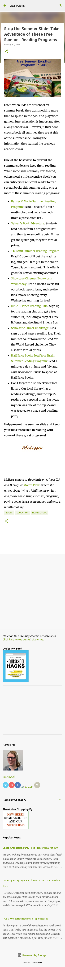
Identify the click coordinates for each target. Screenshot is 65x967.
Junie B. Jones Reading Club (29, 306)
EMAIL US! (9, 776)
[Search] (60, 5)
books (9, 512)
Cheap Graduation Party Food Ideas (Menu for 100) (31, 847)
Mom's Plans (32, 485)
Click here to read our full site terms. (23, 639)
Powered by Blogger (34, 955)
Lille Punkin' (17, 5)
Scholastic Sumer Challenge (29, 328)
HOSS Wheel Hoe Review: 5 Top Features (25, 918)
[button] (6, 51)
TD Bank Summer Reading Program (35, 251)
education (22, 512)
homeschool (39, 512)
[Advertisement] (32, 591)
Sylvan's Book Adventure (27, 223)
